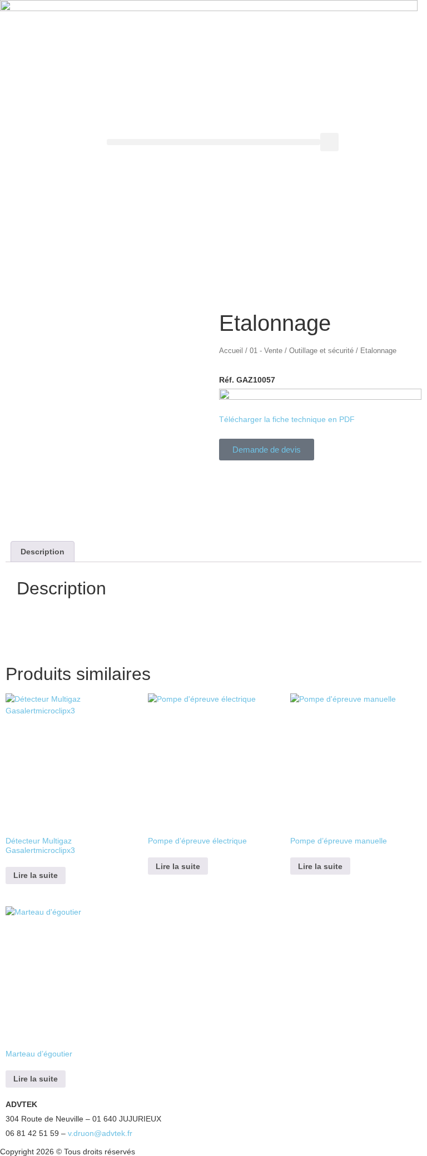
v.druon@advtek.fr (100, 1133)
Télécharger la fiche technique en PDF (287, 419)
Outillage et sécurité (321, 350)
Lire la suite (35, 875)
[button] (213, 142)
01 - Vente (266, 350)
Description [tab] (42, 551)
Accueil (231, 350)
